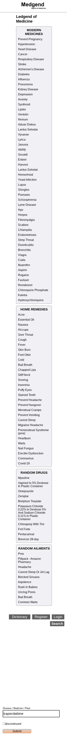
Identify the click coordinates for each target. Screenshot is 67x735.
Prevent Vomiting (29, 415)
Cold (21, 359)
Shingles (23, 189)
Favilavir (23, 280)
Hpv (20, 209)
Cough (22, 339)
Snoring (23, 379)
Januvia (23, 144)
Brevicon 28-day (28, 539)
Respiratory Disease (31, 59)
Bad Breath (25, 364)
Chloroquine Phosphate (33, 290)
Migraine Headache (30, 425)
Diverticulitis (26, 244)
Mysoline (23, 477)
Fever (21, 344)
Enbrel (22, 159)
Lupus (22, 184)
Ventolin (23, 114)
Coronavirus (26, 458)
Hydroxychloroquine (31, 300)
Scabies (23, 224)
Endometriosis (27, 234)
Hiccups (23, 329)
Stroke (22, 64)
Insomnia (24, 384)
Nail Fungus (26, 448)
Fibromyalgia (26, 219)
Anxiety (23, 99)
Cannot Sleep (27, 420)
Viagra (22, 254)
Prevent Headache (30, 399)
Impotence (24, 582)
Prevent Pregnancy (30, 39)
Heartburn (24, 438)
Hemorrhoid (25, 174)
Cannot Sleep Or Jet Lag (33, 572)
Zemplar (23, 496)
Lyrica (22, 139)
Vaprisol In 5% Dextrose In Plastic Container (33, 484)
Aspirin (22, 270)
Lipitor (22, 109)
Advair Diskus (27, 124)
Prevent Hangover (29, 404)
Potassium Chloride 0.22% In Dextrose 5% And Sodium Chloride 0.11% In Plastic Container (32, 513)
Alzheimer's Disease (31, 69)
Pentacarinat (26, 534)
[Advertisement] (33, 661)
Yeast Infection (27, 179)
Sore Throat (25, 334)
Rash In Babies (28, 587)
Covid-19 (24, 463)
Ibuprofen (24, 265)
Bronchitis (24, 249)
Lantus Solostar (28, 129)
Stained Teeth (27, 394)
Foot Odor (24, 354)
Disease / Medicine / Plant (16, 708)
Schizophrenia (27, 199)
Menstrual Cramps (29, 409)
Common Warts (28, 602)
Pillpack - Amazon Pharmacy (29, 560)
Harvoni (23, 164)
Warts (21, 443)
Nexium (23, 119)
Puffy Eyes (25, 389)
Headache (24, 567)
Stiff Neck (24, 374)
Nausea (23, 324)
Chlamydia (25, 229)
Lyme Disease (27, 204)
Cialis (21, 259)
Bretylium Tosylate (29, 501)
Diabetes (23, 74)
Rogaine (23, 275)
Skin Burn (24, 349)
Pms (21, 553)
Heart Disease (27, 49)
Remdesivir (25, 285)
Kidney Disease (28, 89)
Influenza (24, 79)
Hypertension (26, 44)
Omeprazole (26, 491)
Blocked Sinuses (28, 577)
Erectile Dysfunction (30, 453)
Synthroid (24, 104)
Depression (25, 94)
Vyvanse (23, 134)
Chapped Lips (27, 369)
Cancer (22, 54)
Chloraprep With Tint (31, 524)
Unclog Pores (26, 592)
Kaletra (22, 295)
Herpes (22, 214)
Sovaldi (23, 154)
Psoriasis (24, 194)
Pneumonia (25, 84)
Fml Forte (24, 529)
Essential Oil (26, 319)
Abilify (22, 149)
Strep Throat (26, 239)
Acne (21, 314)
